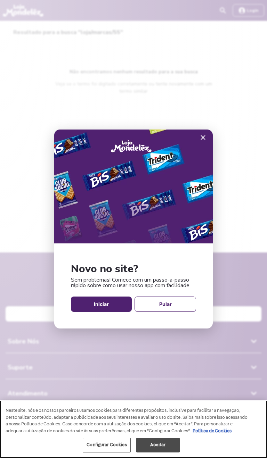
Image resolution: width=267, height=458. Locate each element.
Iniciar (101, 304)
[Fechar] (203, 138)
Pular (165, 304)
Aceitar (157, 444)
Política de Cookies (212, 430)
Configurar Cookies (107, 444)
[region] (133, 429)
